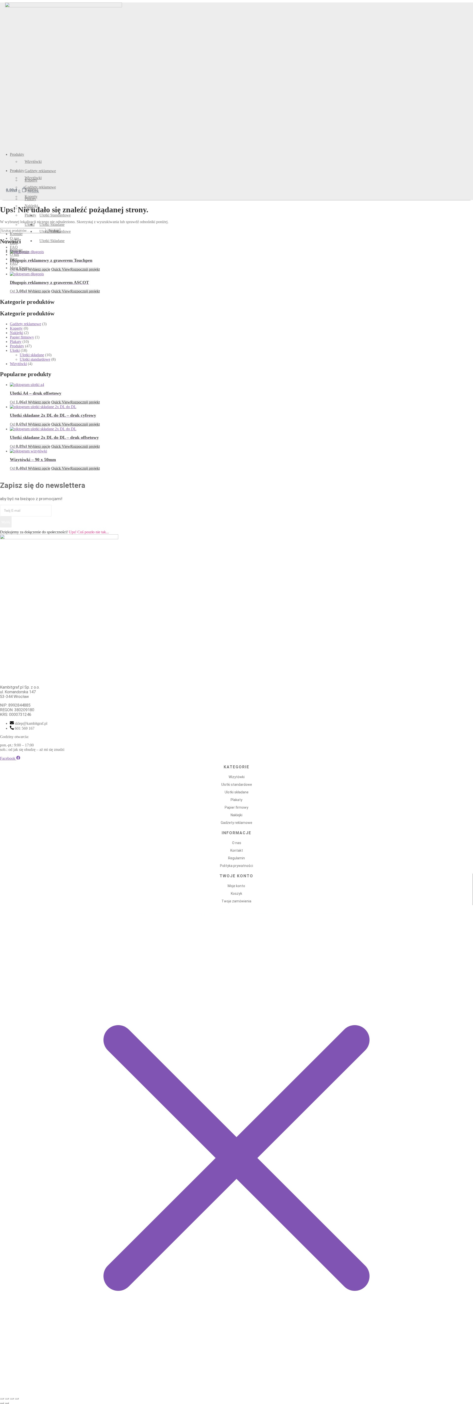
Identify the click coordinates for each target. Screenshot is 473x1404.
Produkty (17, 346)
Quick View (60, 291)
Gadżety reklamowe (25, 324)
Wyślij (5, 522)
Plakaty (15, 341)
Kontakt (236, 850)
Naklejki (16, 333)
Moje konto (236, 886)
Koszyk (236, 893)
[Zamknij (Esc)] (17, 1398)
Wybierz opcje (39, 291)
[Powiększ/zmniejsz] (2, 1398)
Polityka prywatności (236, 866)
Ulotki (15, 350)
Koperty (16, 328)
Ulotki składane (32, 355)
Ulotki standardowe (35, 359)
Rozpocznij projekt (85, 291)
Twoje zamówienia (236, 901)
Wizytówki (18, 364)
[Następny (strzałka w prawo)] (7, 1403)
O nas (236, 843)
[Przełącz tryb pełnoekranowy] (7, 1398)
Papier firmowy (22, 337)
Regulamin (236, 858)
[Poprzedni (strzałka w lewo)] (2, 1403)
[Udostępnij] (12, 1398)
